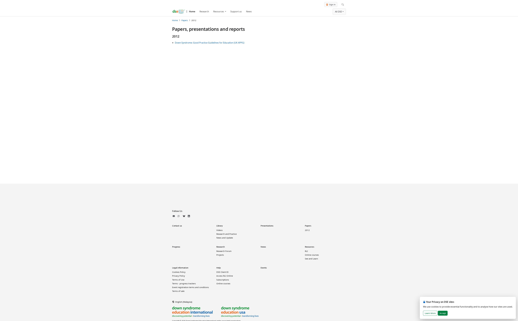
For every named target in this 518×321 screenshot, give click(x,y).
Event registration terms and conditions (190, 287)
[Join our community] (179, 216)
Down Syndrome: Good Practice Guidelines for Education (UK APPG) (209, 42)
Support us (236, 11)
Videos (219, 230)
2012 (307, 230)
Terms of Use (178, 279)
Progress (176, 246)
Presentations (267, 225)
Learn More (430, 313)
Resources (218, 11)
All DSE (338, 11)
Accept (443, 313)
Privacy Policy (178, 275)
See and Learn (311, 258)
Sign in (332, 4)
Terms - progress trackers (184, 283)
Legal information (180, 267)
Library (219, 225)
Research (204, 11)
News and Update (224, 237)
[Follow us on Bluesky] (184, 216)
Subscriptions (222, 279)
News (249, 11)
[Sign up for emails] (174, 216)
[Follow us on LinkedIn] (189, 216)
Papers (184, 20)
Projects (220, 254)
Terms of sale (178, 291)
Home (192, 11)
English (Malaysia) (183, 301)
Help (218, 267)
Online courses (312, 254)
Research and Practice (226, 234)
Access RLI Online (224, 275)
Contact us (177, 225)
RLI (306, 251)
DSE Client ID (222, 272)
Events (264, 267)
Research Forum (223, 251)
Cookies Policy (178, 272)
